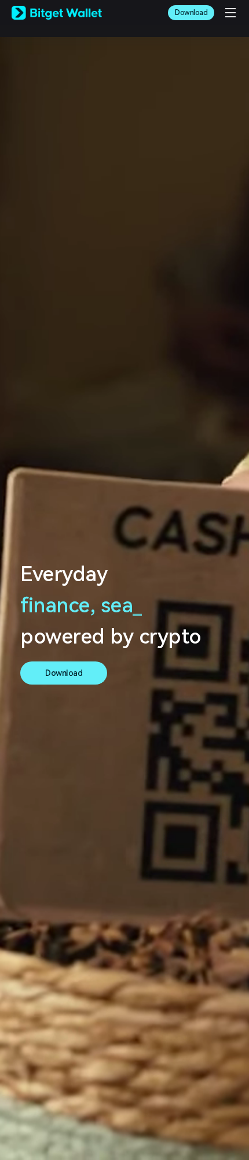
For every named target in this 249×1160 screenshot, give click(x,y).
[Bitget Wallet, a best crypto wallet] (57, 13)
